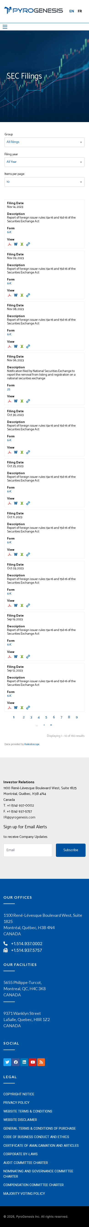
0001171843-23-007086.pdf (10, 244)
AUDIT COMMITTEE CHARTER (25, 1163)
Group (9, 134)
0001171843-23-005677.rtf (16, 707)
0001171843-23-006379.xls (22, 503)
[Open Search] (5, 27)
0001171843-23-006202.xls (22, 554)
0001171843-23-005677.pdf (10, 707)
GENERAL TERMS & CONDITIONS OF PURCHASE (39, 1128)
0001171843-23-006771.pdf (10, 401)
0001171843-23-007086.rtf (16, 244)
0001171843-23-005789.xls (22, 656)
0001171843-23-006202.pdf (10, 554)
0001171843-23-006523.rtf (16, 452)
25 (8, 389)
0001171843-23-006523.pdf (10, 452)
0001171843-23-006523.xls (22, 452)
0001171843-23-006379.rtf (16, 503)
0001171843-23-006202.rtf (16, 554)
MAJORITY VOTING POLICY (24, 1194)
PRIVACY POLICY (16, 1103)
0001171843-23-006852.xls (22, 346)
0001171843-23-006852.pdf (10, 346)
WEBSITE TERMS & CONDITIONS (27, 1111)
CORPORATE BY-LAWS (20, 1154)
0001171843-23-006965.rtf (16, 295)
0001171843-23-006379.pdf (10, 503)
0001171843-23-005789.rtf (16, 656)
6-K (9, 232)
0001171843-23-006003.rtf (16, 605)
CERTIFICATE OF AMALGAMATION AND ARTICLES (41, 1146)
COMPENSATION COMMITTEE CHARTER (33, 1185)
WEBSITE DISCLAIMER (20, 1120)
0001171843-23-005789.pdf (10, 656)
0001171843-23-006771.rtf (16, 401)
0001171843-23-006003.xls (22, 605)
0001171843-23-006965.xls (22, 295)
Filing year (11, 154)
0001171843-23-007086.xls (22, 244)
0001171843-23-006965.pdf (10, 295)
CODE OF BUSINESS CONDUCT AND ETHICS (36, 1137)
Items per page (14, 174)
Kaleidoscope (31, 744)
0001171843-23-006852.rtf (16, 346)
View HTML (29, 244)
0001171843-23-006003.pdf (10, 605)
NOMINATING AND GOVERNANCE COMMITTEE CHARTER (38, 1174)
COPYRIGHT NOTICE (18, 1094)
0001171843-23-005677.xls (22, 707)
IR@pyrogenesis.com (19, 817)
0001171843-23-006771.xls (22, 401)
